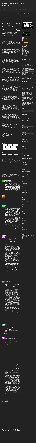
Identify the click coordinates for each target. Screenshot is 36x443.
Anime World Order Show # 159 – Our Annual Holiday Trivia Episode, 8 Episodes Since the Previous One (11, 157)
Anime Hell (24, 190)
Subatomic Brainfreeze (25, 211)
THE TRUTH (24, 148)
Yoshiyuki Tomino (25, 155)
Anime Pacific (24, 164)
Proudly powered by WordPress (6, 440)
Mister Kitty (24, 206)
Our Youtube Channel (25, 46)
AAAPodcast (24, 160)
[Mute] (16, 29)
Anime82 (23, 169)
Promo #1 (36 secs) (25, 39)
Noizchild (7, 195)
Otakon (3, 101)
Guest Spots (18, 13)
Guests (23, 132)
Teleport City (24, 213)
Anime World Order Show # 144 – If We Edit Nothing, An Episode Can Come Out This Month (17, 157)
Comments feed (24, 229)
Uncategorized (24, 151)
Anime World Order (12, 22)
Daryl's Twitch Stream (25, 51)
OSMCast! (24, 178)
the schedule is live (17, 101)
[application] (11, 30)
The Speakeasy (24, 181)
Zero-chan (24, 220)
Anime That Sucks (25, 120)
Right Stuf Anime (8, 59)
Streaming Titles (24, 144)
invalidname (7, 281)
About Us (13, 13)
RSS (15, 33)
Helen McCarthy (24, 199)
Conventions (24, 127)
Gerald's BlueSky (24, 55)
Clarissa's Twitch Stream (26, 53)
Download (7, 32)
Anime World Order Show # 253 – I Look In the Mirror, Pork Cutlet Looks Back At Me (27, 73)
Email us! (23, 37)
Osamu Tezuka (24, 139)
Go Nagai (23, 130)
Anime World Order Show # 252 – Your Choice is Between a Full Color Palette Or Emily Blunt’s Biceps (27, 77)
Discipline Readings (25, 129)
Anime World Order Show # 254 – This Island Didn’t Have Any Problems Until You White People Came (28, 69)
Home (3, 13)
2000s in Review (25, 116)
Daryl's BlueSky (24, 54)
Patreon (23, 48)
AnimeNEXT (16, 42)
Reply (6, 192)
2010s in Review (24, 118)
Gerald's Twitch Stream (25, 52)
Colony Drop (24, 194)
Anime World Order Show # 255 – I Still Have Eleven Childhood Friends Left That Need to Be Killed (27, 65)
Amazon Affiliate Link (25, 49)
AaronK (23, 83)
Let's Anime (24, 204)
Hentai (23, 134)
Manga (23, 137)
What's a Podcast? (25, 45)
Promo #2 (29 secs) (25, 40)
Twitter (23, 47)
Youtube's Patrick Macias (26, 218)
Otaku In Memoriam (25, 141)
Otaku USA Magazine (12, 43)
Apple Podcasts (29, 13)
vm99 (6, 205)
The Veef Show (24, 183)
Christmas (24, 123)
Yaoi (23, 153)
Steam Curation (24, 50)
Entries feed (24, 227)
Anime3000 (24, 167)
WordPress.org (24, 231)
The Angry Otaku (25, 215)
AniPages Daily (24, 192)
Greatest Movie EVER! (25, 174)
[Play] (3, 29)
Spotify (13, 33)
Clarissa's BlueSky (25, 56)
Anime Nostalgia (24, 162)
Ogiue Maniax (24, 208)
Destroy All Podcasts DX (26, 171)
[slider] (18, 30)
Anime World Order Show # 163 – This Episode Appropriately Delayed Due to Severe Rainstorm (5, 157)
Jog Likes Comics (25, 201)
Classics (23, 125)
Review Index (8, 13)
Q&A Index (23, 13)
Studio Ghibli (24, 146)
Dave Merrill (24, 197)
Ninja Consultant (24, 176)
